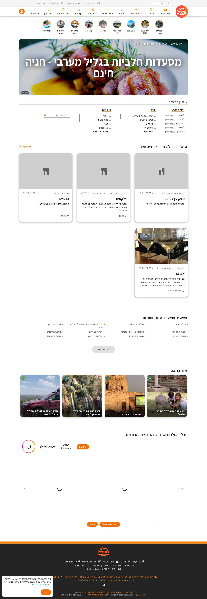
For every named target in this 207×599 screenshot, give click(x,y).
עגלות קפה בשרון (136, 336)
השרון (179, 131)
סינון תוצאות (176, 141)
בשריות (99, 193)
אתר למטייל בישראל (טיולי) (97, 595)
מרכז (180, 119)
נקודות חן (105, 565)
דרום (180, 127)
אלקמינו (121, 199)
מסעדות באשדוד (53, 336)
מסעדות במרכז (179, 331)
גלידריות (172, 193)
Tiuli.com (142, 595)
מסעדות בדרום (95, 331)
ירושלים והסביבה (101, 568)
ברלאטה (63, 199)
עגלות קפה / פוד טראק (143, 115)
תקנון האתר (129, 592)
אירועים (95, 565)
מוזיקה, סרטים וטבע (132, 414)
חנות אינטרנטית (89, 561)
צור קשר (136, 561)
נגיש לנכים (103, 127)
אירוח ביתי (148, 127)
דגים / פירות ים (146, 119)
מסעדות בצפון (54, 324)
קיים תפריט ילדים (100, 131)
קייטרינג (149, 123)
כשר (106, 123)
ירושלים (178, 123)
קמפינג (76, 565)
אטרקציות (129, 565)
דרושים (124, 561)
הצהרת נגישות (80, 592)
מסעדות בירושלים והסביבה (132, 331)
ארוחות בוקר (167, 268)
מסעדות (86, 565)
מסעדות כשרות (179, 336)
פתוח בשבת (103, 119)
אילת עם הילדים (54, 331)
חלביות (164, 193)
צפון (180, 115)
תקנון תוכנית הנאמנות (96, 592)
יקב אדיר (179, 273)
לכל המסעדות (103, 349)
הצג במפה (27, 141)
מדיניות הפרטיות (39, 584)
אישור (45, 592)
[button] (37, 22)
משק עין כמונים (174, 199)
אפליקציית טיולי (137, 324)
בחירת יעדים (169, 115)
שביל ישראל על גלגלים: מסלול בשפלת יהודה (42, 412)
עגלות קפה (181, 324)
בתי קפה (181, 193)
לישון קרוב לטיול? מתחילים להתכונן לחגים (86, 412)
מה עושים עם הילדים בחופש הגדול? (170, 412)
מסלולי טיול (117, 565)
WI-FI (105, 115)
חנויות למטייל (109, 561)
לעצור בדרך (179, 268)
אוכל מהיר (148, 131)
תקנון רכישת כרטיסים (114, 592)
